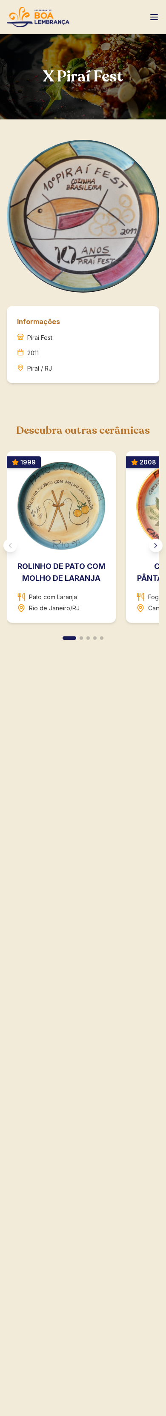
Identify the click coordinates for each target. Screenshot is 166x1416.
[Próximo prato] (156, 545)
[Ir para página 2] (81, 638)
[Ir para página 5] (101, 638)
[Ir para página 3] (88, 638)
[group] (83, 540)
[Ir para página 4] (95, 638)
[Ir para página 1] (69, 638)
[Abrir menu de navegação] (154, 17)
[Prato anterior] (10, 545)
